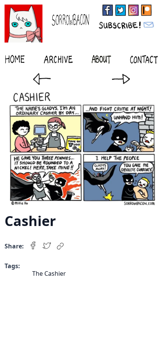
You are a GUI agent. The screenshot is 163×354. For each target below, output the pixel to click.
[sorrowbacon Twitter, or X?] (120, 10)
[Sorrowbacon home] (47, 24)
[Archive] (58, 59)
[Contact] (144, 59)
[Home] (15, 59)
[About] (101, 59)
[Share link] (60, 246)
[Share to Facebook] (33, 246)
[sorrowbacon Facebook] (107, 10)
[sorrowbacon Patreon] (146, 10)
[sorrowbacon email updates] (127, 24)
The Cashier (49, 273)
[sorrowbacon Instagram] (133, 10)
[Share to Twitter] (46, 246)
